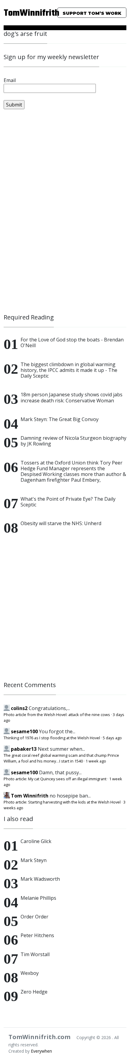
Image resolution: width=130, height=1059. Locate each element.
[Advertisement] (49, 214)
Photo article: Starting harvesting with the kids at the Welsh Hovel (62, 802)
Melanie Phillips (38, 898)
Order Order (34, 916)
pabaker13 (24, 749)
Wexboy (30, 973)
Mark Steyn (34, 860)
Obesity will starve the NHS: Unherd (61, 523)
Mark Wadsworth (40, 879)
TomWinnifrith (22, 13)
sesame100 (24, 731)
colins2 (19, 708)
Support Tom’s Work (92, 13)
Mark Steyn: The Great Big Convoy (60, 419)
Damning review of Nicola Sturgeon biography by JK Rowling (73, 441)
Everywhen (41, 1051)
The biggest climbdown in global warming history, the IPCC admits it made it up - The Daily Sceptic (69, 370)
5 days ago (112, 737)
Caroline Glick (36, 841)
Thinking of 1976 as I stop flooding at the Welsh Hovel (52, 737)
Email (10, 80)
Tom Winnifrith (29, 795)
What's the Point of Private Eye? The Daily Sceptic (68, 502)
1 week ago (96, 761)
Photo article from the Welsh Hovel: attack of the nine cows (57, 714)
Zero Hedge (34, 991)
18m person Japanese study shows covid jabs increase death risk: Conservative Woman (71, 397)
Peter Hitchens (37, 935)
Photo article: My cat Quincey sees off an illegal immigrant (55, 779)
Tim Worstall (35, 954)
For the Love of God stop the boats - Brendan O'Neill (72, 342)
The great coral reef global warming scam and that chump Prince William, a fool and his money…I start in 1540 (61, 758)
